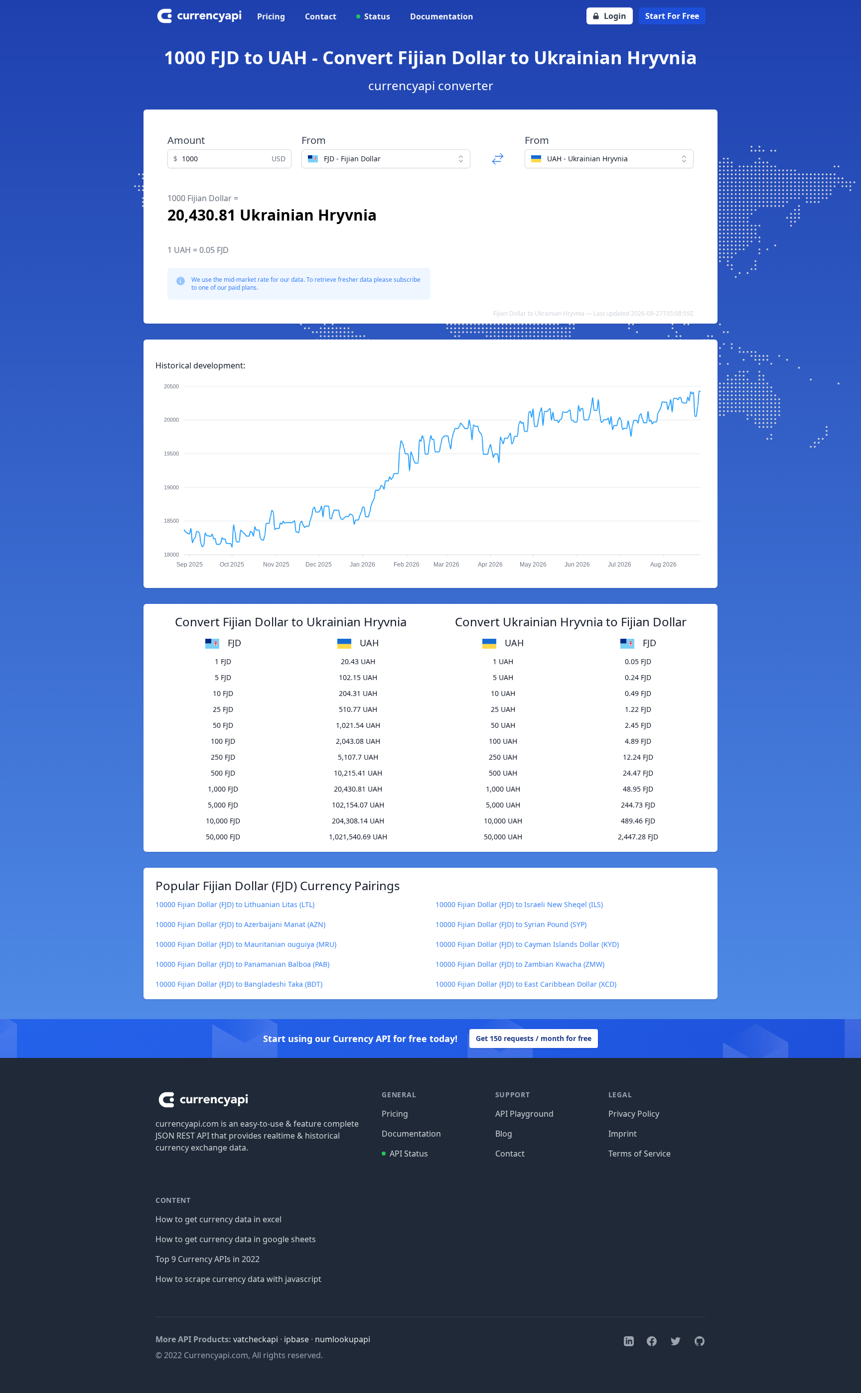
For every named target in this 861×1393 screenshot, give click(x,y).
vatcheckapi (255, 1339)
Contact (320, 16)
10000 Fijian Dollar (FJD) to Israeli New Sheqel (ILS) (519, 904)
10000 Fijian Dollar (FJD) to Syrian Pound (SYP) (510, 924)
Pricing (271, 16)
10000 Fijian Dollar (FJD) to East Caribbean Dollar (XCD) (525, 984)
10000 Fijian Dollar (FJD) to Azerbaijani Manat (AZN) (240, 924)
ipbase (296, 1339)
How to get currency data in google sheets (235, 1239)
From (313, 140)
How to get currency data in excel (218, 1219)
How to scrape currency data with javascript (238, 1279)
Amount (186, 140)
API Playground (524, 1113)
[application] (430, 471)
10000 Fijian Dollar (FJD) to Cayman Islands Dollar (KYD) (527, 944)
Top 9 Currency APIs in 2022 (207, 1259)
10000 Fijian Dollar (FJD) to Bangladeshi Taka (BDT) (238, 984)
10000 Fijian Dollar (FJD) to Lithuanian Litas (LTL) (234, 904)
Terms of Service (639, 1153)
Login (615, 15)
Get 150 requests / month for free (533, 1038)
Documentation (441, 16)
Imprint (622, 1133)
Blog (503, 1133)
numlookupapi (342, 1339)
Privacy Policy (633, 1113)
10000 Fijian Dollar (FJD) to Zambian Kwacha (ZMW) (519, 964)
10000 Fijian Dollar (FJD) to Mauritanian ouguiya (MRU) (245, 944)
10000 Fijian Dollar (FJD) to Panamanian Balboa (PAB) (242, 964)
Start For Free (672, 15)
